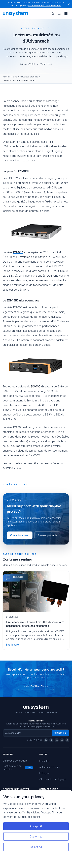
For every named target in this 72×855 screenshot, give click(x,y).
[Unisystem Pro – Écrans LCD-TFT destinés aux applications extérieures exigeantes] (36, 591)
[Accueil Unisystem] (15, 13)
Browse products (47, 535)
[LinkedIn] (46, 740)
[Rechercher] (59, 14)
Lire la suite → (14, 644)
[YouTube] (57, 740)
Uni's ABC (44, 761)
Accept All (36, 826)
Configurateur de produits (12, 768)
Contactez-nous (36, 685)
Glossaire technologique (52, 779)
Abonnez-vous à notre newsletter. (44, 5)
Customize (36, 836)
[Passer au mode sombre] (53, 13)
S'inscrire (60, 733)
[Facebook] (51, 740)
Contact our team (19, 535)
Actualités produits (29, 76)
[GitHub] (67, 740)
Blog (15, 76)
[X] (62, 740)
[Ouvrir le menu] (66, 13)
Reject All (36, 846)
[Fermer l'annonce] (69, 4)
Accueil (6, 76)
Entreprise (45, 773)
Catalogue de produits (15, 760)
